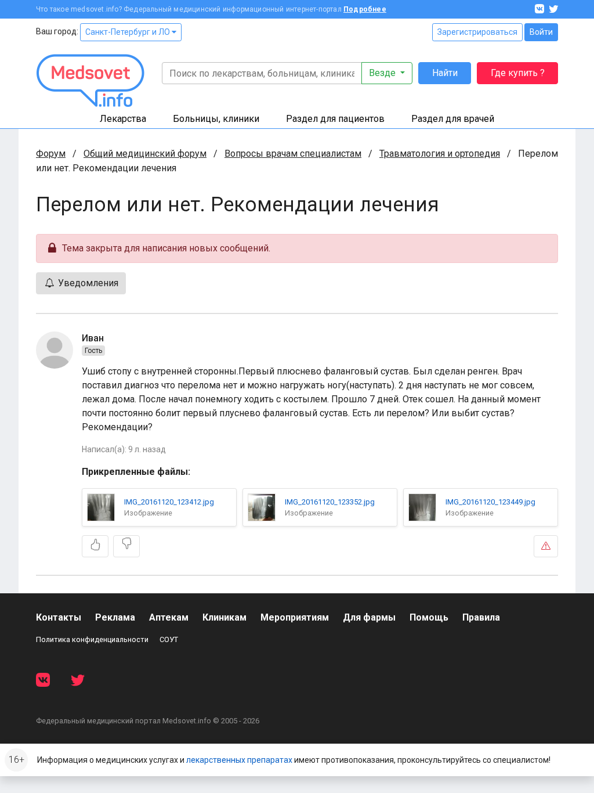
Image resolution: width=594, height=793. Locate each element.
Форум (51, 153)
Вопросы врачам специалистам (292, 153)
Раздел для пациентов (335, 118)
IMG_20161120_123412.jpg (169, 502)
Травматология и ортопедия (439, 153)
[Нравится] (95, 546)
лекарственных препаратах (239, 760)
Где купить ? (518, 72)
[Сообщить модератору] (546, 546)
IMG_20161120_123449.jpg (490, 502)
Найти (445, 72)
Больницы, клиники (216, 118)
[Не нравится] (126, 546)
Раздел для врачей (452, 118)
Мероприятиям (294, 617)
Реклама (115, 617)
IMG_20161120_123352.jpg (330, 502)
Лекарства (123, 118)
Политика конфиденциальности (92, 639)
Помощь (429, 617)
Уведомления (87, 283)
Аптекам (169, 617)
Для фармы (369, 617)
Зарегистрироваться (477, 32)
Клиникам (224, 617)
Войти (541, 32)
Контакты (58, 617)
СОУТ (169, 639)
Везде (383, 72)
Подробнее (364, 9)
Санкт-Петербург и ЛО (128, 32)
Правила (481, 617)
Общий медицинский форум (145, 153)
